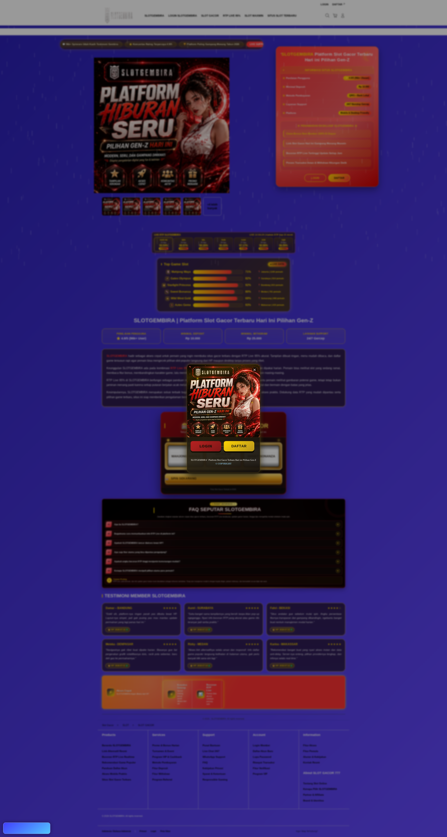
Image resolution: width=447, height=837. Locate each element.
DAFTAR (239, 446)
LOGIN (206, 446)
